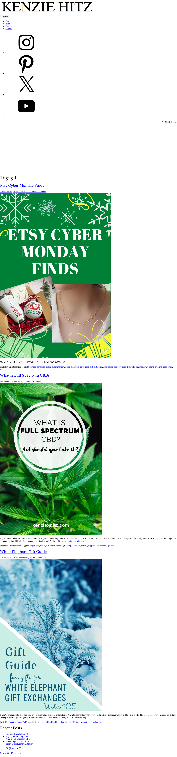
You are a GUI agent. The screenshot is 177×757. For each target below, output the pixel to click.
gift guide (98, 367)
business (32, 367)
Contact (9, 28)
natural (84, 546)
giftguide (54, 722)
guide (110, 367)
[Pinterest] (26, 73)
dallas (42, 546)
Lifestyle (131, 367)
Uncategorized (15, 546)
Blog (8, 23)
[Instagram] (26, 52)
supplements (93, 546)
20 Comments (40, 558)
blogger (31, 546)
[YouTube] (26, 116)
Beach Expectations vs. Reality (19, 744)
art (34, 722)
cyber (48, 367)
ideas (124, 367)
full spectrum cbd (53, 546)
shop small (167, 367)
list (137, 367)
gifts (105, 367)
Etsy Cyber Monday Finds (22, 186)
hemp (69, 546)
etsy (81, 367)
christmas (41, 367)
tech (90, 722)
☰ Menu (4, 16)
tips (112, 546)
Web (24, 722)
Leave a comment (38, 191)
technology (105, 546)
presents (158, 367)
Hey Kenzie (11, 26)
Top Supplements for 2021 (17, 734)
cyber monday (58, 367)
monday (142, 367)
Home (8, 21)
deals (67, 367)
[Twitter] (26, 94)
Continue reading (75, 541)
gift (91, 367)
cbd (37, 546)
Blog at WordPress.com (10, 753)
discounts (75, 367)
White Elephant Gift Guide (23, 552)
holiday (117, 367)
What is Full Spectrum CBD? (24, 375)
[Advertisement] (88, 144)
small (2, 369)
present (150, 367)
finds (86, 367)
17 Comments (35, 381)
